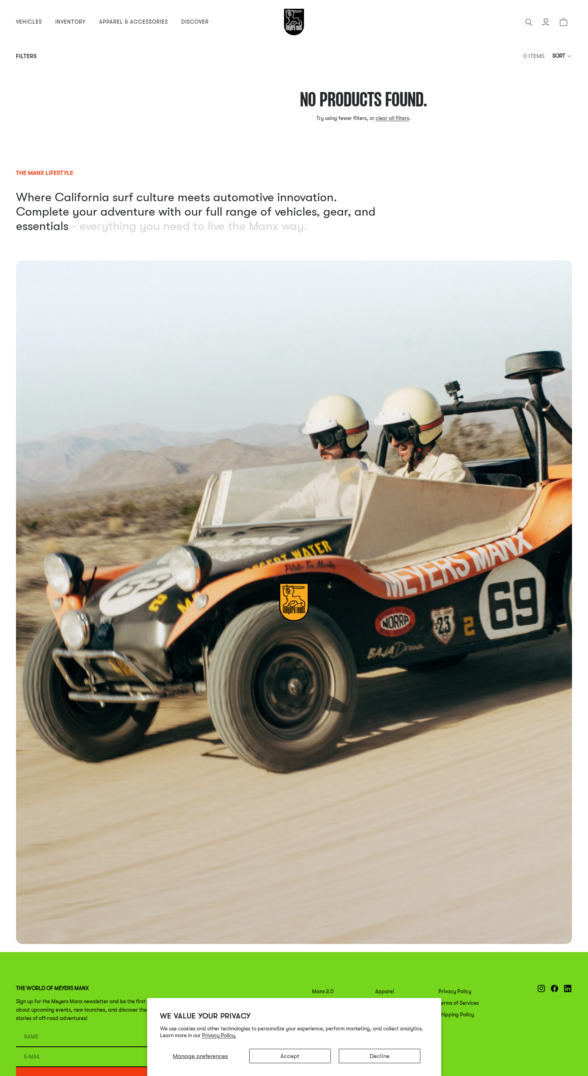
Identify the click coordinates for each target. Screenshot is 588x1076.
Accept (289, 1056)
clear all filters (392, 118)
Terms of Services (458, 1003)
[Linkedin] (567, 988)
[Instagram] (541, 988)
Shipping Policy (456, 1015)
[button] (562, 56)
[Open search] (529, 22)
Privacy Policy (454, 991)
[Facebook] (554, 988)
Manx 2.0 (323, 991)
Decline (380, 1056)
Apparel (384, 991)
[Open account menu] (545, 22)
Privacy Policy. (219, 1035)
